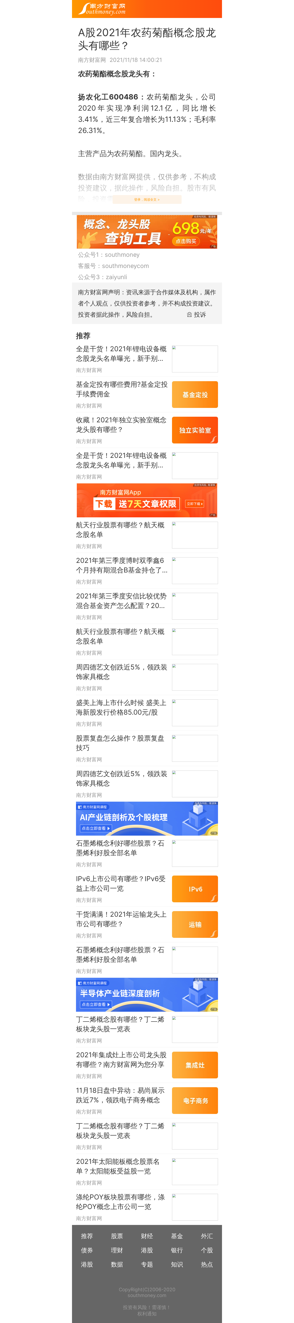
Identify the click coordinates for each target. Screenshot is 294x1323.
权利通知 (147, 1314)
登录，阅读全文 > (147, 199)
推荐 (87, 1236)
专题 (147, 1264)
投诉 (200, 314)
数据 (117, 1264)
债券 (87, 1250)
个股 (207, 1250)
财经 (147, 1236)
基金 (177, 1236)
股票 (117, 1236)
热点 (207, 1264)
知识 (177, 1264)
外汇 (207, 1236)
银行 (177, 1250)
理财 (117, 1250)
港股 (147, 1250)
